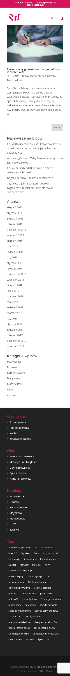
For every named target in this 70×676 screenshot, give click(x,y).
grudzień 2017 (15, 329)
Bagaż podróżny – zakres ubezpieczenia (30, 178)
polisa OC (13, 599)
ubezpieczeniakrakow (19, 622)
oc (48, 576)
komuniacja (14, 559)
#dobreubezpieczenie (19, 547)
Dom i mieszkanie (20, 467)
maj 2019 (12, 246)
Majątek (12, 564)
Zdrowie (30, 639)
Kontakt (14, 433)
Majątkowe (13, 378)
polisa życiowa (29, 599)
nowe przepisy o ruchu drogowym (25, 576)
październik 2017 (16, 340)
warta (19, 639)
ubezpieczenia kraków (45, 622)
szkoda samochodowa (46, 610)
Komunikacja (30, 559)
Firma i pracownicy (20, 478)
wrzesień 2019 (15, 235)
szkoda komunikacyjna (19, 610)
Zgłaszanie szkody (20, 438)
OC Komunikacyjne (37, 582)
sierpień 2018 (15, 285)
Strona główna (18, 422)
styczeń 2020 (14, 213)
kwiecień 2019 (15, 252)
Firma (36, 553)
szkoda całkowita (48, 605)
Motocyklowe (15, 80)
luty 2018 (12, 318)
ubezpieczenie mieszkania (46, 633)
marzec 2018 (14, 313)
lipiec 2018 (13, 290)
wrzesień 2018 (15, 279)
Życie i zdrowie (18, 473)
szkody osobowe (33, 616)
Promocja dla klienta (51, 599)
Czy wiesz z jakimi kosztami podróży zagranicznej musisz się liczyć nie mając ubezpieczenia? (30, 188)
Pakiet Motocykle (42, 587)
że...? (49, 639)
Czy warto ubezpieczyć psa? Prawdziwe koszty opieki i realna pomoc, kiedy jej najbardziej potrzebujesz (34, 148)
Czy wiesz (25, 553)
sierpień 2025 (15, 207)
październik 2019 (16, 229)
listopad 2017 (15, 335)
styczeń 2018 (14, 324)
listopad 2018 (15, 268)
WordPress (46, 671)
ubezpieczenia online (19, 627)
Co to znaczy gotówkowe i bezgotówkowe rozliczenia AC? (33, 71)
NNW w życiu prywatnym (20, 570)
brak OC (12, 553)
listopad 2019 (15, 224)
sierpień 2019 (15, 240)
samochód (30, 605)
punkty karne (15, 605)
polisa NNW (46, 593)
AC (36, 547)
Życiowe (12, 395)
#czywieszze (29, 75)
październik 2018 (16, 274)
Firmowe (12, 367)
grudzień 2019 (15, 218)
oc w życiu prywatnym (19, 587)
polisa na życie (29, 593)
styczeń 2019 (14, 263)
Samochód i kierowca (22, 456)
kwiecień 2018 (15, 307)
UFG (10, 639)
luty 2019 (12, 257)
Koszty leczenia (48, 559)
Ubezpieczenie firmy (18, 633)
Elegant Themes (47, 666)
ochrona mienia (16, 582)
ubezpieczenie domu (44, 627)
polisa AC (13, 593)
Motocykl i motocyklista (23, 462)
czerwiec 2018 (15, 296)
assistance (46, 547)
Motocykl (36, 564)
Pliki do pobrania (19, 427)
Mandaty (24, 564)
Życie (40, 639)
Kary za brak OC (51, 553)
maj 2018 (12, 302)
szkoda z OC (14, 616)
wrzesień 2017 (15, 346)
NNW (10, 389)
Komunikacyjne (46, 75)
